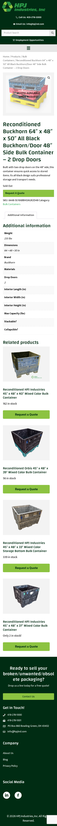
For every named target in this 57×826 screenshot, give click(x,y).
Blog (5, 759)
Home (6, 57)
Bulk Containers (11, 204)
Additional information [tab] (21, 215)
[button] (48, 77)
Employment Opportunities (30, 40)
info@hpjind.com (35, 24)
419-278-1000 (34, 17)
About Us (8, 753)
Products (15, 57)
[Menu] (28, 48)
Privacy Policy (10, 766)
